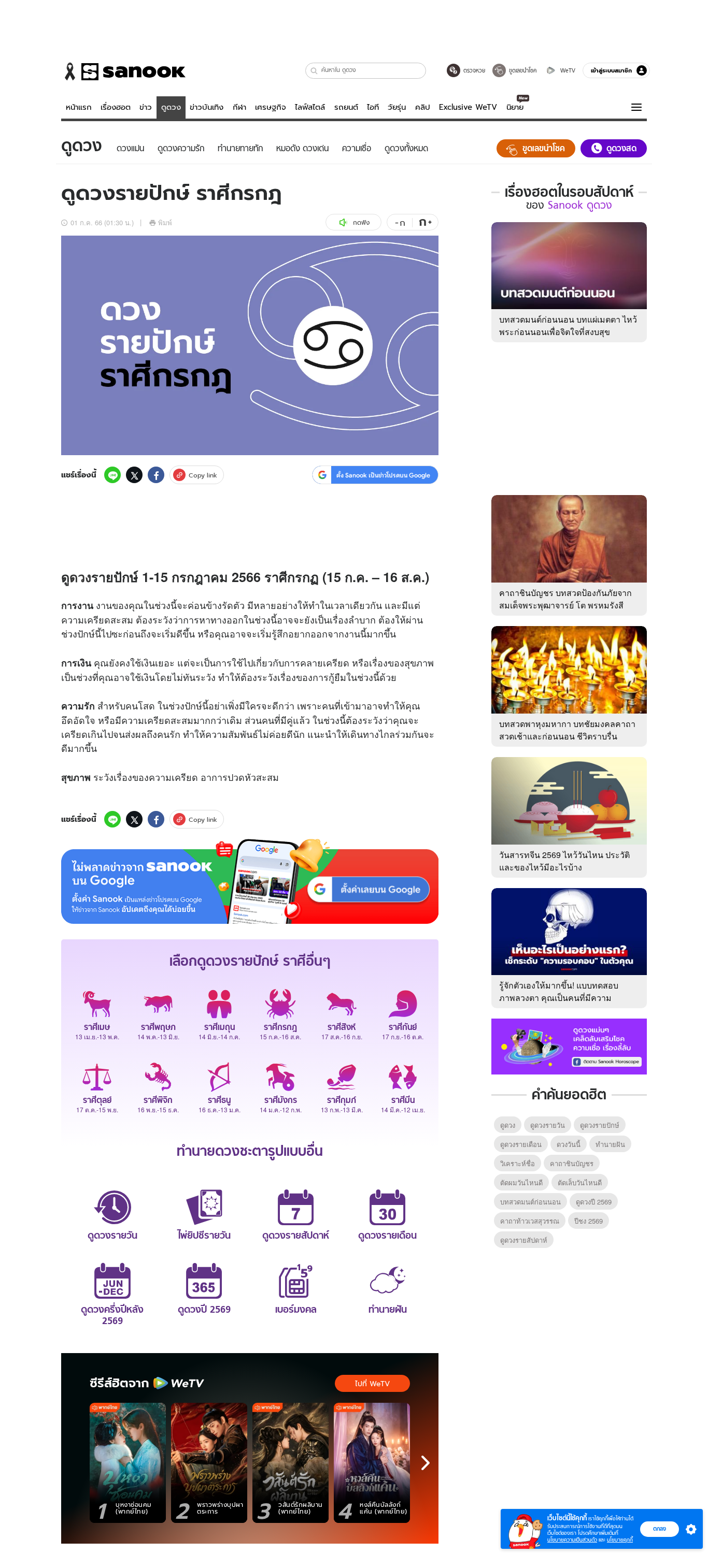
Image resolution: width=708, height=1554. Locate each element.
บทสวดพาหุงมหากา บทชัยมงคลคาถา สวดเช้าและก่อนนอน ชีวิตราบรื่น (567, 730)
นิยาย (514, 107)
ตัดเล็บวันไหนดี (580, 1182)
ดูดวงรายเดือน (521, 1144)
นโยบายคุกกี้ (620, 1540)
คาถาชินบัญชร (571, 1163)
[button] (314, 71)
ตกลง (659, 1529)
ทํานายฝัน (610, 1144)
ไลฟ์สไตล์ (310, 107)
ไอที (373, 107)
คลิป (422, 107)
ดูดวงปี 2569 (594, 1202)
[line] (112, 475)
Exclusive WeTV (468, 107)
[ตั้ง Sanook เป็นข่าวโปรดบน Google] (249, 881)
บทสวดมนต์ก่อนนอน (530, 1202)
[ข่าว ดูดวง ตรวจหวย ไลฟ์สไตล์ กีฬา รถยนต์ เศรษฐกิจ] (123, 71)
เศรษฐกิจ (270, 107)
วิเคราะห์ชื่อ (517, 1163)
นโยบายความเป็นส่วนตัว (572, 1540)
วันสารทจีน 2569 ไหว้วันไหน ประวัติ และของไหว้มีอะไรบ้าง (564, 861)
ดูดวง (171, 107)
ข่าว (145, 107)
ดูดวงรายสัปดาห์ (523, 1240)
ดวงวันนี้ (568, 1144)
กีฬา (239, 107)
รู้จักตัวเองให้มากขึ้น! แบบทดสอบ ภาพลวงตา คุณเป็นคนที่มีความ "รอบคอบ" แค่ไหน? (558, 997)
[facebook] (156, 475)
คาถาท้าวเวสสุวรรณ (529, 1221)
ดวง (80, 577)
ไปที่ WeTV (372, 1383)
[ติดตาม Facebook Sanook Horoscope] (569, 1045)
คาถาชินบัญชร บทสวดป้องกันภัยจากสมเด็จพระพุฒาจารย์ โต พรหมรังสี (565, 599)
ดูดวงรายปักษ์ (599, 1125)
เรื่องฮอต (116, 107)
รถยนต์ (346, 107)
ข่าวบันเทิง (206, 107)
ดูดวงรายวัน (547, 1125)
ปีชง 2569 (588, 1221)
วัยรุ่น (397, 107)
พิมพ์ (165, 222)
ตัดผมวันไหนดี (521, 1182)
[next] (425, 1463)
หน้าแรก (79, 107)
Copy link (203, 475)
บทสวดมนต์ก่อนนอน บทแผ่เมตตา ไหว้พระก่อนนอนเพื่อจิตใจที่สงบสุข (568, 325)
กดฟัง (361, 222)
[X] (134, 475)
